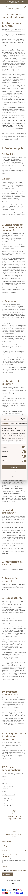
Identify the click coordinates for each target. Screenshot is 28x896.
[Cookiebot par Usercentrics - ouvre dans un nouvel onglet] (19, 419)
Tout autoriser (14, 467)
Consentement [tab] (5, 423)
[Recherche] (6, 7)
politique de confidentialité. (18, 870)
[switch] (24, 451)
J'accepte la (15, 870)
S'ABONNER (7, 874)
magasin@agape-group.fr (13, 493)
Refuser (14, 476)
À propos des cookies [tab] (21, 423)
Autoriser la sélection (14, 472)
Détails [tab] (12, 423)
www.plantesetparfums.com (13, 30)
